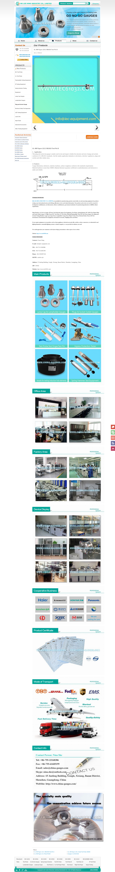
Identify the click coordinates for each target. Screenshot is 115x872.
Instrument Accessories (21, 124)
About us (41, 41)
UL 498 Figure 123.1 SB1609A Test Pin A (44, 852)
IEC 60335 (43, 859)
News (74, 41)
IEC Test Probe (19, 72)
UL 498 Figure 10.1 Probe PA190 (42, 854)
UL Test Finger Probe (60, 864)
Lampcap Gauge (38, 864)
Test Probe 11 (50, 864)
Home (23, 41)
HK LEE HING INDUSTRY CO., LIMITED (42, 201)
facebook (19, 870)
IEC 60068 (59, 859)
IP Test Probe (92, 862)
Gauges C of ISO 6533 (73, 854)
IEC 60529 (51, 859)
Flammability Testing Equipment (23, 80)
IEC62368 (85, 859)
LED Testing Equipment (21, 112)
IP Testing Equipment (20, 84)
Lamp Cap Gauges (20, 96)
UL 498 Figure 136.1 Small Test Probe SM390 (79, 852)
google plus (23, 870)
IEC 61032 (27, 859)
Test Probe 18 (79, 862)
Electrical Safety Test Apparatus (23, 108)
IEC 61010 (76, 859)
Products (58, 41)
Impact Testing (89, 864)
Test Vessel (70, 864)
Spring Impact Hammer (46, 862)
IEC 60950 (68, 859)
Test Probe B (68, 862)
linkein (16, 870)
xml (26, 870)
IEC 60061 (35, 859)
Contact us (93, 41)
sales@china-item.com (24, 56)
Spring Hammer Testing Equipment (21, 90)
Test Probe (25, 862)
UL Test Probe (19, 76)
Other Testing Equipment (21, 128)
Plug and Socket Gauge (21, 104)
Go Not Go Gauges (35, 862)
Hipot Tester (18, 120)
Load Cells (18, 116)
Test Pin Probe (58, 862)
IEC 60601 (90, 859)
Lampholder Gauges (20, 100)
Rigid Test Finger (79, 864)
